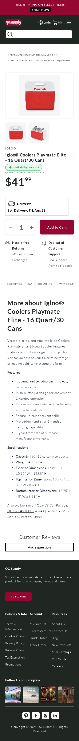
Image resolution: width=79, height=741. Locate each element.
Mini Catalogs (61, 652)
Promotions (13, 664)
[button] (45, 22)
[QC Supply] (13, 22)
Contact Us (59, 631)
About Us (58, 624)
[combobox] (39, 34)
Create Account (40, 631)
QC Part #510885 (20, 511)
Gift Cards (59, 659)
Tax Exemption (15, 657)
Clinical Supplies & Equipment (51, 60)
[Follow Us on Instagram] (13, 695)
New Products (61, 645)
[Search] (10, 34)
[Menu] (68, 22)
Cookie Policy (14, 636)
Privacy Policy (14, 643)
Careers (57, 666)
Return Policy (14, 650)
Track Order (38, 645)
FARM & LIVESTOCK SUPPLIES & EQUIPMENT (32, 54)
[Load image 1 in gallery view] (15, 132)
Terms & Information (13, 626)
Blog (55, 638)
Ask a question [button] (39, 547)
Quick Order (38, 638)
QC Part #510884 (28, 517)
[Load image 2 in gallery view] (38, 132)
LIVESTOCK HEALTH (19, 60)
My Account (38, 624)
